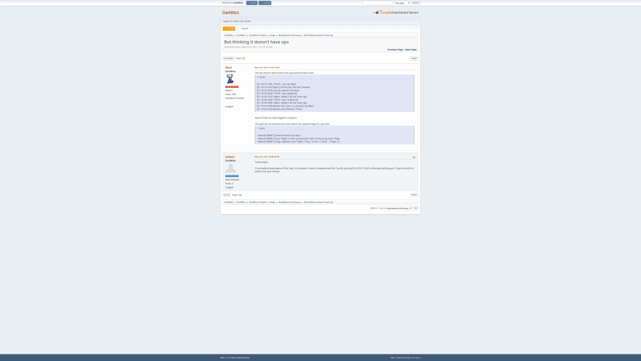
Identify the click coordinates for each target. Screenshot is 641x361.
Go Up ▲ (417, 357)
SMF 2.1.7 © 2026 (227, 358)
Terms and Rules (404, 357)
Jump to (373, 208)
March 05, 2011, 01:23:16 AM (267, 67)
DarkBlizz (230, 12)
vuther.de (292, 93)
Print (414, 58)
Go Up (226, 195)
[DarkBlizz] (226, 102)
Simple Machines (243, 358)
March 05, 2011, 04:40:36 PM (267, 156)
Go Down (228, 58)
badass (230, 157)
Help (392, 357)
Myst (228, 67)
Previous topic (395, 49)
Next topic (411, 49)
